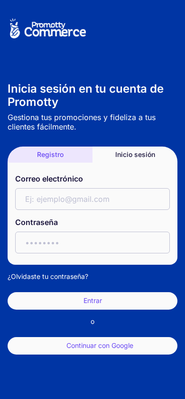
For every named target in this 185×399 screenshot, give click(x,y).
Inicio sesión (135, 154)
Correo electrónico (49, 178)
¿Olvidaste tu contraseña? (48, 276)
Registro (50, 154)
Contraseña (36, 222)
